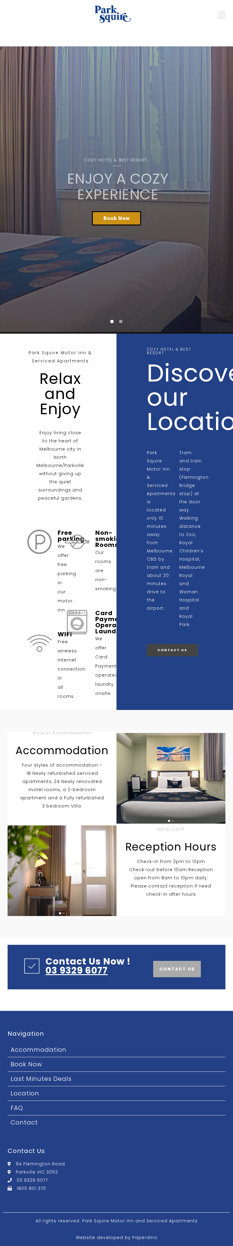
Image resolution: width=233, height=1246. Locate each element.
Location (25, 1093)
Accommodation (38, 1049)
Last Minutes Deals (41, 1078)
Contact (24, 1122)
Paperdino (144, 1237)
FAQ (17, 1108)
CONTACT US (172, 650)
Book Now (26, 1064)
